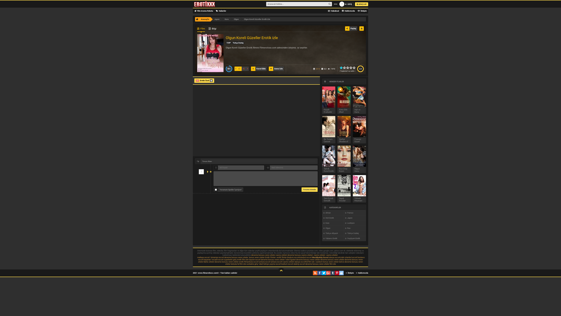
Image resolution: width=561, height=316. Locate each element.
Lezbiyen (351, 223)
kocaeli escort (217, 260)
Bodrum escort (293, 257)
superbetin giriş (230, 260)
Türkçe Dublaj (353, 233)
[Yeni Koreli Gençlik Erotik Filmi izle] (328, 185)
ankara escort (253, 262)
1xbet (287, 260)
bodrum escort (287, 264)
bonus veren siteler (257, 257)
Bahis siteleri (209, 262)
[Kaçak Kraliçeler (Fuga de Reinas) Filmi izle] (328, 97)
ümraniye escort (217, 257)
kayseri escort (254, 260)
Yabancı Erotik (331, 238)
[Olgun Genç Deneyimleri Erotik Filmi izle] (359, 156)
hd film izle (310, 262)
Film (202, 28)
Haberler (222, 11)
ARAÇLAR (362, 4)
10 (355, 68)
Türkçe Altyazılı (331, 233)
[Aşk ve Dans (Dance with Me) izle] (359, 97)
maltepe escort (203, 257)
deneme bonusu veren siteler (263, 255)
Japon (349, 218)
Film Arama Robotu (205, 11)
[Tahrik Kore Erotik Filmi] (328, 156)
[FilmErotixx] (208, 4)
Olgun (327, 228)
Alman (328, 213)
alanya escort (334, 257)
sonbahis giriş (252, 264)
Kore (327, 223)
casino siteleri (281, 255)
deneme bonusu (294, 255)
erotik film (243, 262)
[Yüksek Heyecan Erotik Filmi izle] (359, 185)
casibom (319, 262)
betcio (341, 262)
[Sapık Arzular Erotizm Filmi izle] (344, 185)
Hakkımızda (349, 11)
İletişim (363, 11)
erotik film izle (242, 260)
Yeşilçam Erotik (353, 238)
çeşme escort (275, 264)
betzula (234, 264)
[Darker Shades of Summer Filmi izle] (344, 126)
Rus (348, 228)
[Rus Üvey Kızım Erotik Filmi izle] (344, 156)
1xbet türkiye (263, 264)
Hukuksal (335, 11)
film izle (333, 264)
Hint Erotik (329, 218)
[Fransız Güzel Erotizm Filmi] (359, 126)
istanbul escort (305, 257)
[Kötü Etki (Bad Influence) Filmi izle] (344, 97)
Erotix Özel (204, 80)
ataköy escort (299, 264)
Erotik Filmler (270, 257)
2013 (318, 69)
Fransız (350, 213)
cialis (342, 257)
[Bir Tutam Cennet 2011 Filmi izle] (328, 126)
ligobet (293, 260)
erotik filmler (282, 257)
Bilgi (213, 28)
